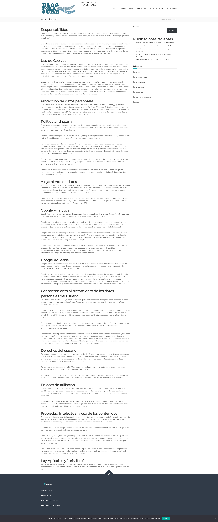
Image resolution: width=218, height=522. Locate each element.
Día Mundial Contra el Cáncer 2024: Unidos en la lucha (153, 46)
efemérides (141, 8)
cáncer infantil (171, 8)
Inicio (115, 8)
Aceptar (166, 518)
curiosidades (139, 87)
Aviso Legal (47, 490)
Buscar (136, 27)
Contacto (47, 495)
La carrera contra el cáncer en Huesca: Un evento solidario (154, 42)
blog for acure (89, 2)
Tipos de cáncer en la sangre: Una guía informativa (152, 59)
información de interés (143, 97)
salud (131, 8)
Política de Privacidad (51, 506)
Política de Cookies (50, 501)
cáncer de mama (156, 8)
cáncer (123, 8)
